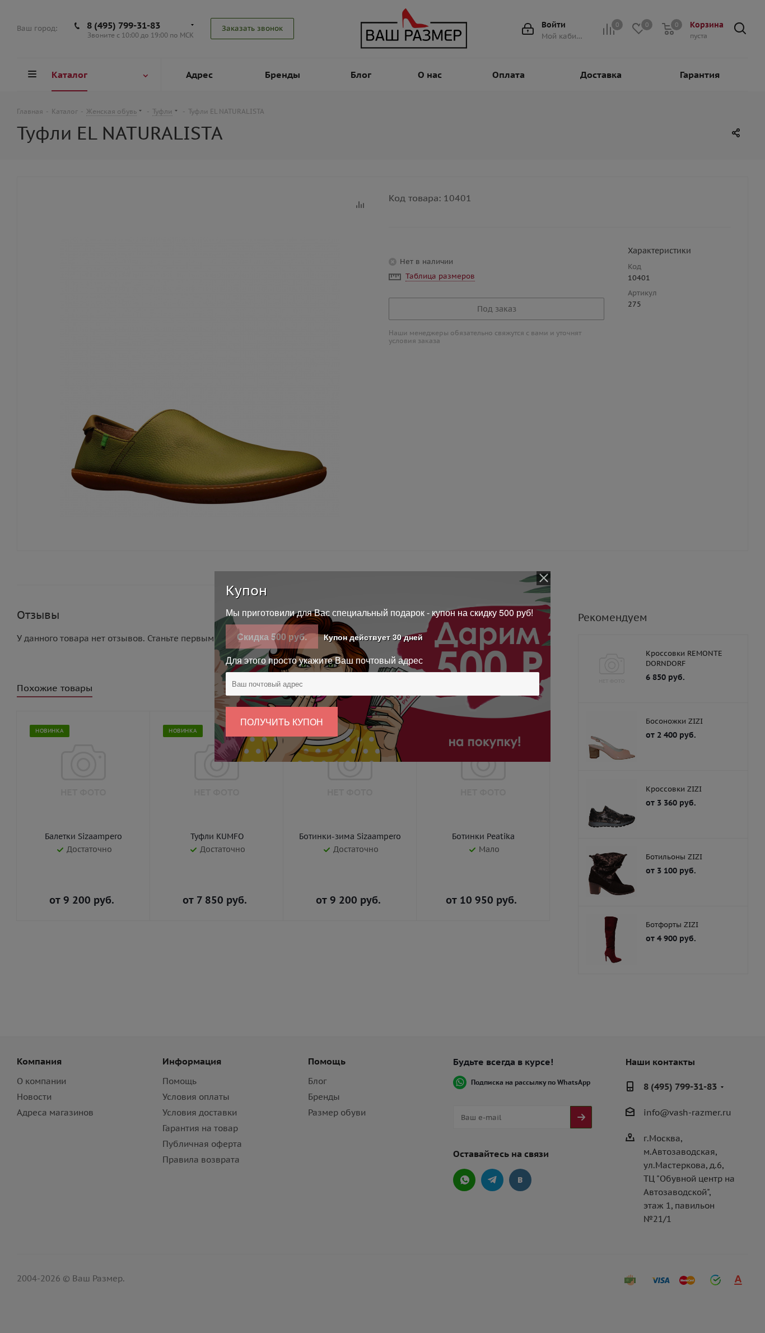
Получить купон (281, 721)
